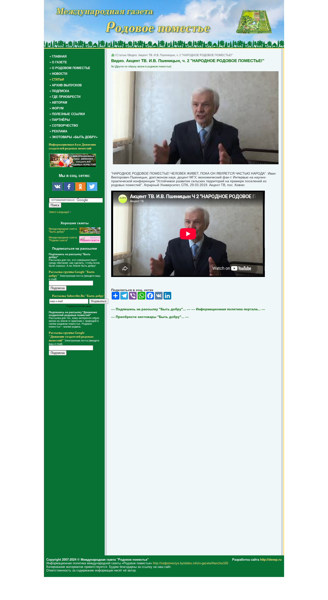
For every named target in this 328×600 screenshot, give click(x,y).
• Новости (58, 74)
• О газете (58, 62)
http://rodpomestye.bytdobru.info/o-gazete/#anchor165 (190, 563)
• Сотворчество (64, 125)
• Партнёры (60, 120)
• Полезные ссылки (67, 114)
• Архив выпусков (66, 85)
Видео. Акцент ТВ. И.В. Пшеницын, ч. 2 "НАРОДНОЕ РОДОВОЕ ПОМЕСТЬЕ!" (180, 55)
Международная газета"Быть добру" (63, 230)
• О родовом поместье (70, 68)
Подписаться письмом (78, 306)
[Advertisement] (77, 456)
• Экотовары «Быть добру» (73, 137)
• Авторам (58, 102)
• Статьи (57, 79)
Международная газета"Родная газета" (63, 239)
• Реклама (58, 131)
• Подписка (59, 91)
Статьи (121, 55)
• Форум (57, 108)
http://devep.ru (271, 559)
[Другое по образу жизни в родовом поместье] (143, 66)
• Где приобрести (65, 97)
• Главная (58, 56)
